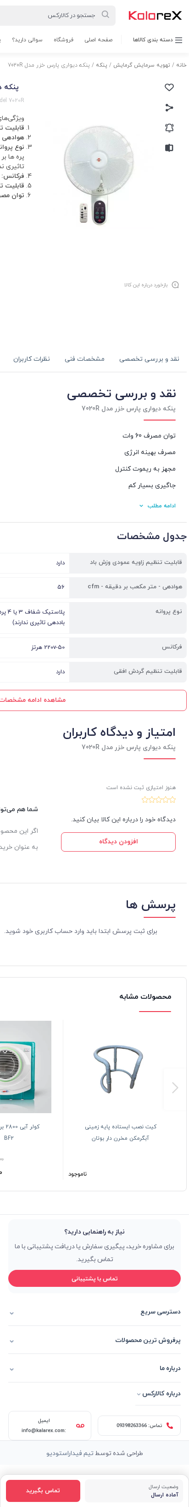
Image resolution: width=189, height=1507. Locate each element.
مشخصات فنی (85, 359)
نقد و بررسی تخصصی (149, 359)
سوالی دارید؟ (27, 40)
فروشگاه (63, 40)
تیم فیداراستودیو (70, 1452)
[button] (175, 1089)
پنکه (101, 65)
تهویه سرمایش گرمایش (141, 65)
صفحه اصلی (98, 40)
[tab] (149, 359)
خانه (181, 65)
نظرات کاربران (31, 359)
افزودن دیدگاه (118, 841)
